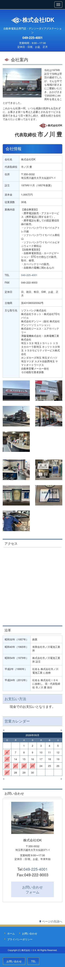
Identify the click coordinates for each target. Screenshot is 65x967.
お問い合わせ (32, 889)
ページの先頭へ (52, 921)
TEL (33, 961)
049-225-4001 (32, 37)
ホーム (11, 933)
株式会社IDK (38, 19)
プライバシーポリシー (19, 939)
